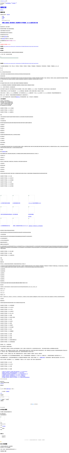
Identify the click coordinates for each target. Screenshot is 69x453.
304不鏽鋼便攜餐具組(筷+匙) (5, 225)
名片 (3, 18)
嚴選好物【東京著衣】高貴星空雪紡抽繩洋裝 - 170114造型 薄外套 (13, 372)
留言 (9, 388)
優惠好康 (3, 7)
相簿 (3, 16)
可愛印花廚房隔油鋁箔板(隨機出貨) (6, 214)
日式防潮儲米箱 (15, 214)
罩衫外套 (29, 216)
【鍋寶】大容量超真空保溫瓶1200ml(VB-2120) (20, 225)
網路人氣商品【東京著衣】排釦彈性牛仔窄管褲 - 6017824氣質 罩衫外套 (20, 22)
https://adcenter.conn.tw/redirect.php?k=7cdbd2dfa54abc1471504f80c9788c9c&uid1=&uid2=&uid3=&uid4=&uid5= (21, 46)
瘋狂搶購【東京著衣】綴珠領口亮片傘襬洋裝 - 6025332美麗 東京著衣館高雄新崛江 (16, 377)
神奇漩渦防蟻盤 (31, 214)
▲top (1, 393)
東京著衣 (5, 36)
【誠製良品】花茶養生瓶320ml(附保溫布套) (35, 225)
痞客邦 (7, 388)
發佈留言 (2, 400)
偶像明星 (7, 391)
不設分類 (8, 14)
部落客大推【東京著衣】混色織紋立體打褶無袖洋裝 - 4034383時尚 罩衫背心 (14, 371)
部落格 (3, 17)
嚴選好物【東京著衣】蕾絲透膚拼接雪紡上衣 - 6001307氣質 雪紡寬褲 (13, 376)
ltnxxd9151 (2, 383)
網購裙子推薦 (42, 357)
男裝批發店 (4, 151)
